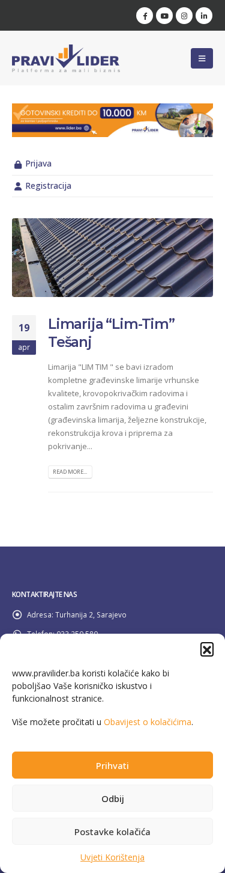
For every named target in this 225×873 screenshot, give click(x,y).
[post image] (112, 257)
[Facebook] (144, 15)
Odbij (112, 798)
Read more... (70, 472)
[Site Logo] (66, 58)
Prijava (38, 163)
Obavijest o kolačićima (147, 722)
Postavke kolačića (112, 832)
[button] (207, 649)
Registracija (48, 185)
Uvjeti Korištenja (112, 857)
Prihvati (112, 765)
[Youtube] (164, 15)
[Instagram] (184, 15)
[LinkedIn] (204, 15)
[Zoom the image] (112, 110)
